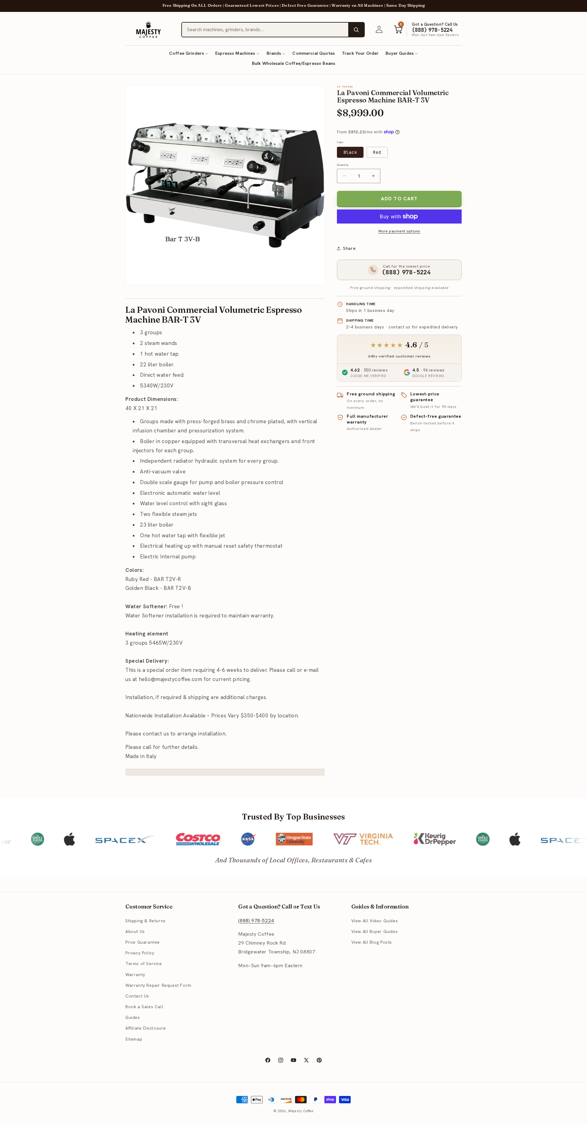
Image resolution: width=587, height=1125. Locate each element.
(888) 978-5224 (256, 920)
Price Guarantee (142, 942)
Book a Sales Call (144, 1006)
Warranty (135, 974)
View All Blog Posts (371, 942)
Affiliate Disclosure (145, 1028)
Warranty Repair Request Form (158, 985)
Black (350, 152)
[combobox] (265, 30)
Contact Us (137, 996)
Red (377, 152)
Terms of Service (143, 963)
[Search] (356, 30)
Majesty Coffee (301, 1111)
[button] (188, 53)
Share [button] (349, 248)
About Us (135, 931)
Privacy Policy (139, 953)
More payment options (399, 231)
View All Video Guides (374, 920)
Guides (132, 1017)
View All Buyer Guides (374, 931)
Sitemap (133, 1039)
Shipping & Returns (145, 920)
